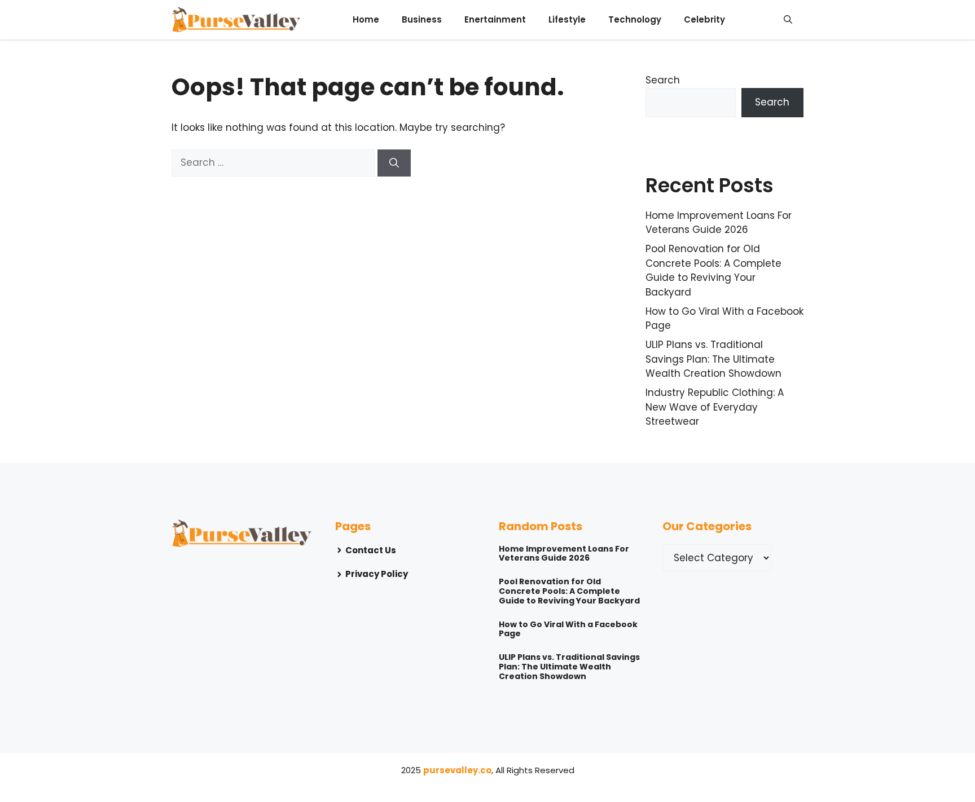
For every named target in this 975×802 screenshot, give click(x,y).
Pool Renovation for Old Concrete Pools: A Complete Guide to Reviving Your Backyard (713, 270)
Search (662, 80)
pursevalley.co (457, 770)
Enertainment (495, 19)
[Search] (394, 163)
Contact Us (370, 550)
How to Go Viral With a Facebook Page (568, 629)
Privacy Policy (376, 574)
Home (366, 19)
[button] (787, 20)
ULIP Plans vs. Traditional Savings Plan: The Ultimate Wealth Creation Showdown (713, 359)
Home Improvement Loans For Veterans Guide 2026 (718, 223)
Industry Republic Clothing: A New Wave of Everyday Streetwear (714, 407)
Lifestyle (567, 19)
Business (422, 19)
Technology (634, 19)
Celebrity (704, 19)
